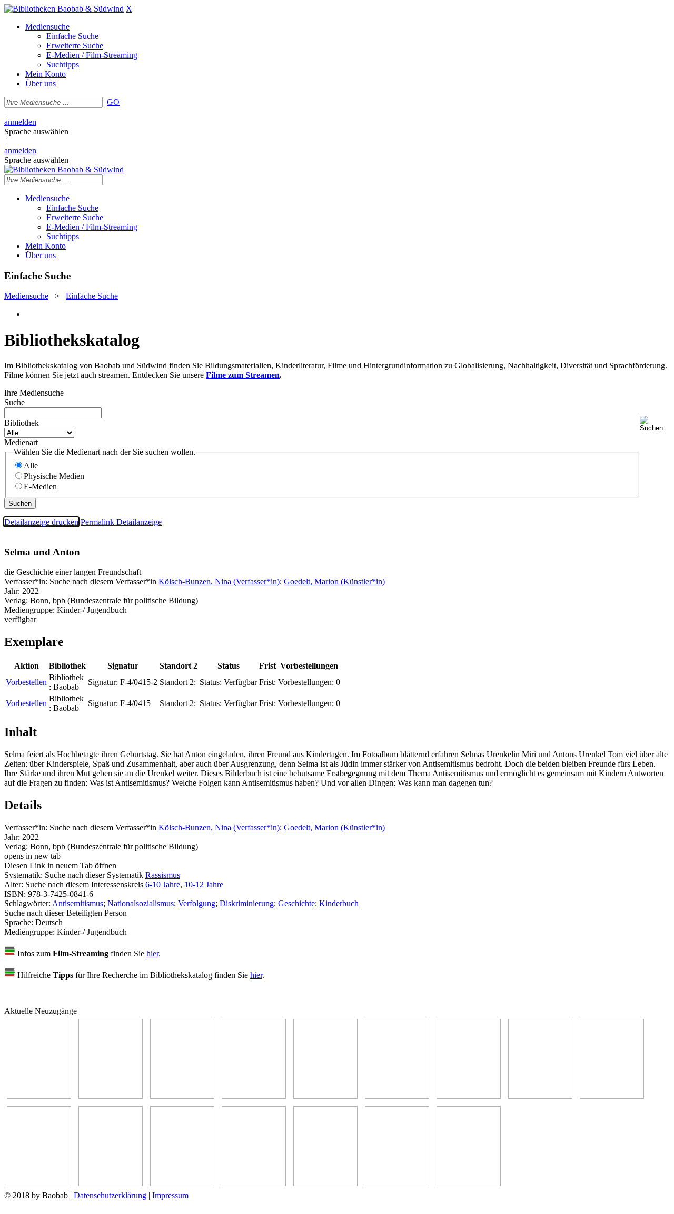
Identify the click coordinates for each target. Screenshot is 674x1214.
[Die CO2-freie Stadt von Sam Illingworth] (182, 1095)
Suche (14, 402)
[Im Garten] (612, 1095)
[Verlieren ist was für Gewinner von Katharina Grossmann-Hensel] (397, 1095)
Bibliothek (21, 422)
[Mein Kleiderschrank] (469, 1183)
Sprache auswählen (36, 131)
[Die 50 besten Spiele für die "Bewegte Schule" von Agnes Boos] (182, 1183)
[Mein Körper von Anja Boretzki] (325, 1183)
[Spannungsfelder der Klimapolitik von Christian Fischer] (110, 1095)
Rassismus (162, 874)
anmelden (20, 122)
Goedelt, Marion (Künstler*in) (334, 581)
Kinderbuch (339, 903)
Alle (31, 465)
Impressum (170, 1195)
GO (113, 101)
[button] (655, 424)
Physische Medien (54, 476)
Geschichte (296, 903)
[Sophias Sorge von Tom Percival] (325, 1095)
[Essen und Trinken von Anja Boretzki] (254, 1183)
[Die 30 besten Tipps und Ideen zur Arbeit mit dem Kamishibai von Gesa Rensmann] (39, 1095)
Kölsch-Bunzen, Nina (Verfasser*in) (219, 581)
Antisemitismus (77, 903)
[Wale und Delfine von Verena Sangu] (254, 1095)
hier (152, 953)
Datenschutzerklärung (110, 1195)
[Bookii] (469, 1095)
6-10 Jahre (162, 884)
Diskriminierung (247, 903)
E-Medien (40, 486)
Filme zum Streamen (243, 374)
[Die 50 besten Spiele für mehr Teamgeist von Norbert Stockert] (39, 1183)
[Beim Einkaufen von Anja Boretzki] (397, 1183)
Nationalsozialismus (140, 903)
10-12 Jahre (203, 884)
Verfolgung (196, 903)
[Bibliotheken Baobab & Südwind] (64, 8)
